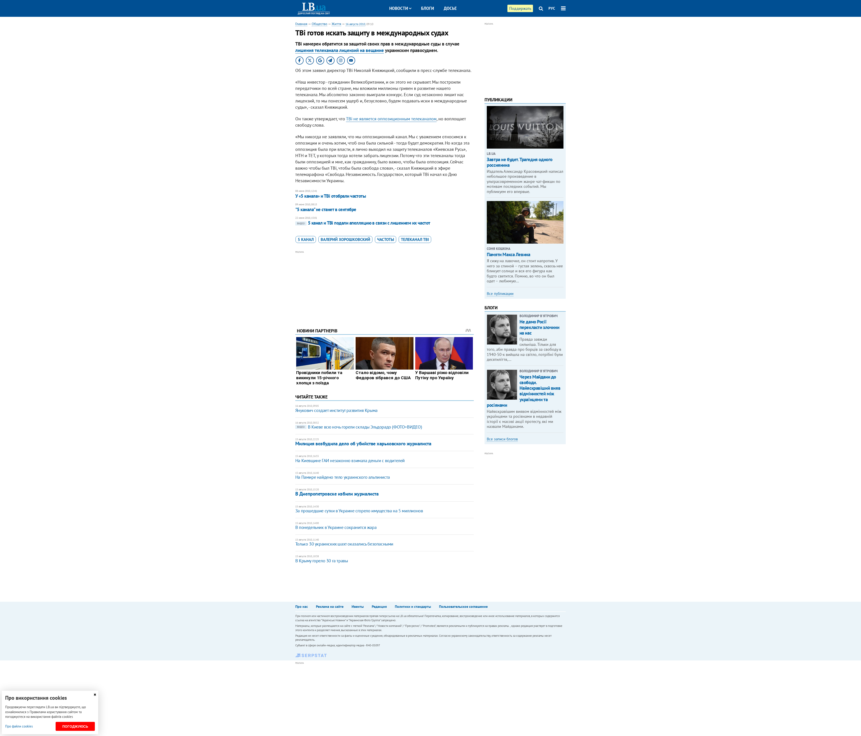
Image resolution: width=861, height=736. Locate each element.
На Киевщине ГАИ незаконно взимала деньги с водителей (350, 460)
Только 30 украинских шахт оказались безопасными (344, 544)
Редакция (379, 606)
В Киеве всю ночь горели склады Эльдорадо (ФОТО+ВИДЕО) (359, 427)
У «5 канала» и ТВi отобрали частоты (330, 196)
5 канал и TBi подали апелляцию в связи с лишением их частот (363, 223)
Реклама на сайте (330, 606)
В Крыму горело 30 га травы (321, 561)
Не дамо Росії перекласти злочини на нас (539, 327)
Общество (319, 24)
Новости (398, 8)
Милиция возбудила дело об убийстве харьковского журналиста (363, 443)
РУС (551, 8)
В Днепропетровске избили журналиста (337, 494)
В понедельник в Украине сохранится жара (335, 527)
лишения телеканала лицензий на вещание (339, 50)
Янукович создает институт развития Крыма (336, 410)
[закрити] (95, 694)
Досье (450, 8)
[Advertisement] (384, 286)
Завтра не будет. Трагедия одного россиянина (519, 162)
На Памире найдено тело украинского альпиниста (342, 477)
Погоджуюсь (75, 726)
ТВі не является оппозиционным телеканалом (391, 119)
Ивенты (358, 606)
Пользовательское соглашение (463, 606)
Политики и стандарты (413, 606)
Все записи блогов (502, 439)
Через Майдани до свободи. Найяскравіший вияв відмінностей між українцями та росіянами (523, 391)
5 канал (306, 239)
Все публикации (500, 293)
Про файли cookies (19, 726)
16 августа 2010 (355, 24)
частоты (385, 239)
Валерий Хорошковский (345, 239)
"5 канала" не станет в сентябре (325, 209)
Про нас (301, 606)
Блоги (427, 8)
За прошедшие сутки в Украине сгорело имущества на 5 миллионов (359, 511)
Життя (336, 24)
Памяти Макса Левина (508, 254)
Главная (301, 24)
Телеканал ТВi (415, 239)
